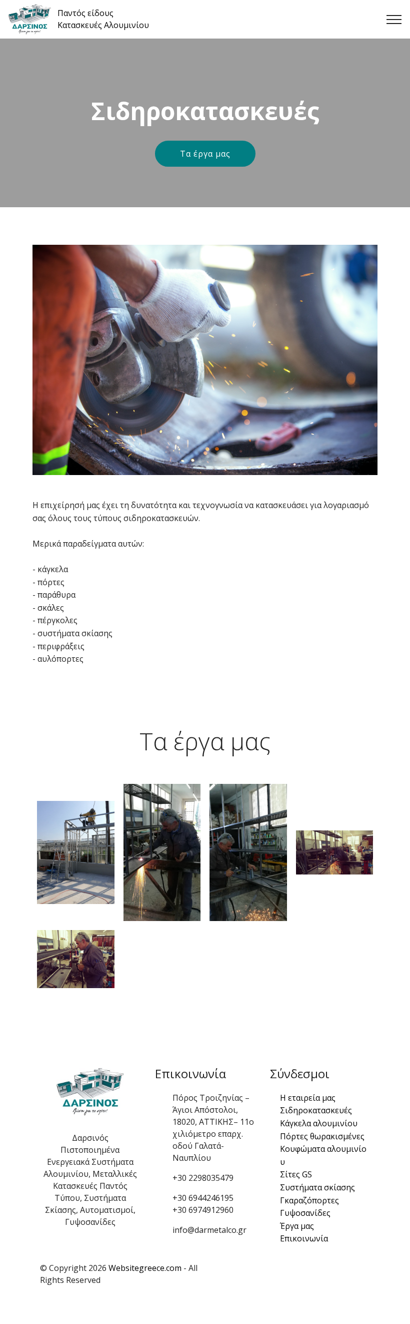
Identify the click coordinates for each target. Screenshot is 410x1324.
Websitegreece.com (145, 1267)
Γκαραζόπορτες (309, 1200)
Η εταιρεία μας (308, 1097)
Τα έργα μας (205, 153)
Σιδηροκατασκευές (316, 1110)
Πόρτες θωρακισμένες (322, 1136)
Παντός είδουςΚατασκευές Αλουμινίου (103, 19)
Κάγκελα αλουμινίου (319, 1123)
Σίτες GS (296, 1174)
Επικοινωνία (304, 1238)
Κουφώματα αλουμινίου (323, 1155)
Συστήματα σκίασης (317, 1187)
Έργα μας (297, 1225)
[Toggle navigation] (394, 20)
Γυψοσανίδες (305, 1212)
